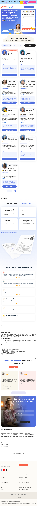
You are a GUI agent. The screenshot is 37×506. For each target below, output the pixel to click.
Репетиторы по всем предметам (24, 482)
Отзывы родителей (13, 367)
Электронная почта (18, 413)
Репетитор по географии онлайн (29, 437)
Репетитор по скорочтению (6, 449)
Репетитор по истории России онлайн (6, 437)
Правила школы (3, 485)
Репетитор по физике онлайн (18, 431)
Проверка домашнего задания (24, 489)
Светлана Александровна (30, 111)
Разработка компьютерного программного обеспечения (12, 501)
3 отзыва (13, 86)
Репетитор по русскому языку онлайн (6, 434)
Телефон (26, 409)
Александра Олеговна (11, 167)
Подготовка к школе (4, 444)
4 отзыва (13, 114)
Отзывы (2, 487)
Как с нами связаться (4, 480)
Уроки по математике (4, 482)
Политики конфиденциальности (28, 25)
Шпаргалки (2, 477)
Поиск (30, 45)
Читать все (4, 62)
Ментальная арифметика (5, 448)
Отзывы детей (23, 367)
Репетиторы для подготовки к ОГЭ (24, 485)
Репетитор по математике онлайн (5, 431)
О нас (2, 475)
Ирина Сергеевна (11, 54)
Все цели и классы (17, 45)
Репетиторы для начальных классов (25, 487)
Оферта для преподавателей (23, 479)
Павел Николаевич (29, 138)
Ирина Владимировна (30, 83)
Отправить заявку (25, 422)
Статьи (2, 484)
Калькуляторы (3, 479)
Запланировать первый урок (28, 29)
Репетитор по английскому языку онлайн (18, 434)
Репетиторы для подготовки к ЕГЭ (24, 484)
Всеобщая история (4, 446)
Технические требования (23, 477)
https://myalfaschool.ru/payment (21, 503)
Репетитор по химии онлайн (30, 431)
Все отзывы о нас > (18, 392)
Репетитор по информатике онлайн (6, 439)
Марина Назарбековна (12, 83)
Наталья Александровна (12, 111)
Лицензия (2, 489)
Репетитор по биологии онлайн (18, 436)
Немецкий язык (5, 45)
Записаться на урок (29, 6)
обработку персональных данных (28, 26)
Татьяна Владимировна (30, 54)
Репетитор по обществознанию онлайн (29, 434)
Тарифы (20, 480)
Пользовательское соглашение (24, 475)
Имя (16, 409)
